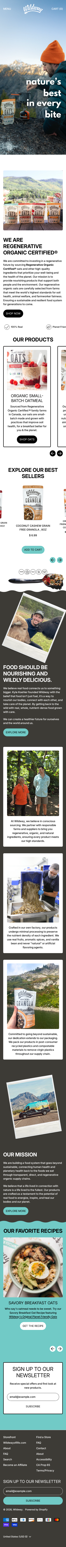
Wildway (17, 1509)
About (7, 1448)
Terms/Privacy (45, 1470)
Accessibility (44, 1459)
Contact (41, 1448)
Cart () (57, 9)
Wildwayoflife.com (14, 1442)
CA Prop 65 (43, 1465)
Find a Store (43, 1437)
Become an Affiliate (15, 1465)
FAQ (5, 1453)
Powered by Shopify (36, 1509)
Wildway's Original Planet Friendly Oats (33, 1316)
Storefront (9, 1437)
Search (7, 1459)
